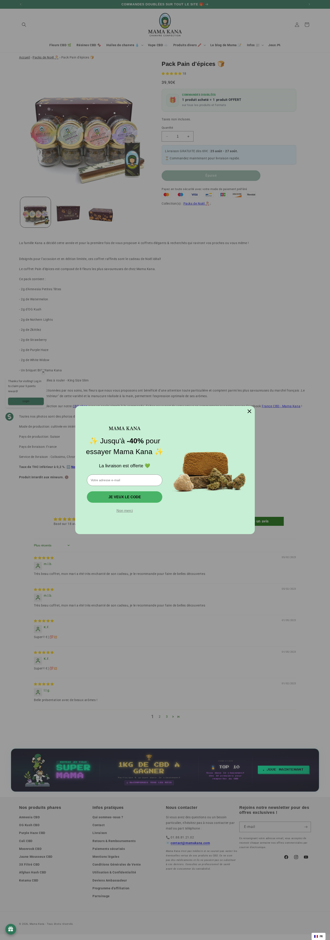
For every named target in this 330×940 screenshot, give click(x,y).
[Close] (249, 411)
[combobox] (319, 936)
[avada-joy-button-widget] (10, 929)
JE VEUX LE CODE (124, 497)
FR (321, 936)
